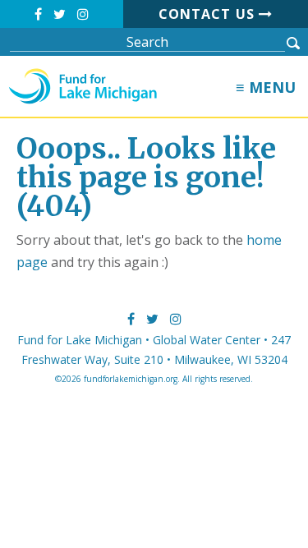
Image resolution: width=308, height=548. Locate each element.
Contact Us (209, 14)
